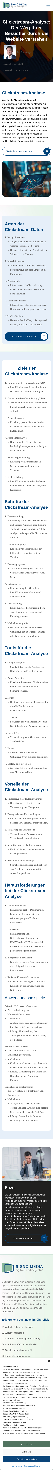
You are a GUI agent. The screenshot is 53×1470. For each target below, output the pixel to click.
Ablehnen (26, 1452)
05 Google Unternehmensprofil (17, 1350)
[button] (49, 1361)
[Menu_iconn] (48, 5)
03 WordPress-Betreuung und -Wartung (21, 1338)
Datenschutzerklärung (32, 1466)
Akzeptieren (26, 1444)
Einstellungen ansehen (27, 1459)
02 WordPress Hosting (13, 1333)
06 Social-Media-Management (16, 1356)
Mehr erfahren (17, 1466)
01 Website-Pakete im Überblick (17, 1327)
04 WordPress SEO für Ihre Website (19, 1344)
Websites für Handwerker (34, 1297)
